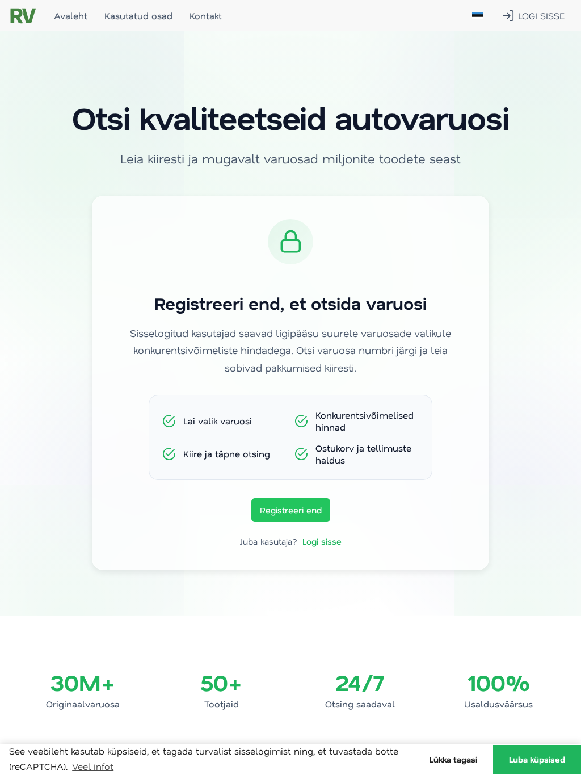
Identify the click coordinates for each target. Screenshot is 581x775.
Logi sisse (322, 541)
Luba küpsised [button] (537, 759)
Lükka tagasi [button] (453, 759)
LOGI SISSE (541, 16)
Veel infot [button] (92, 766)
